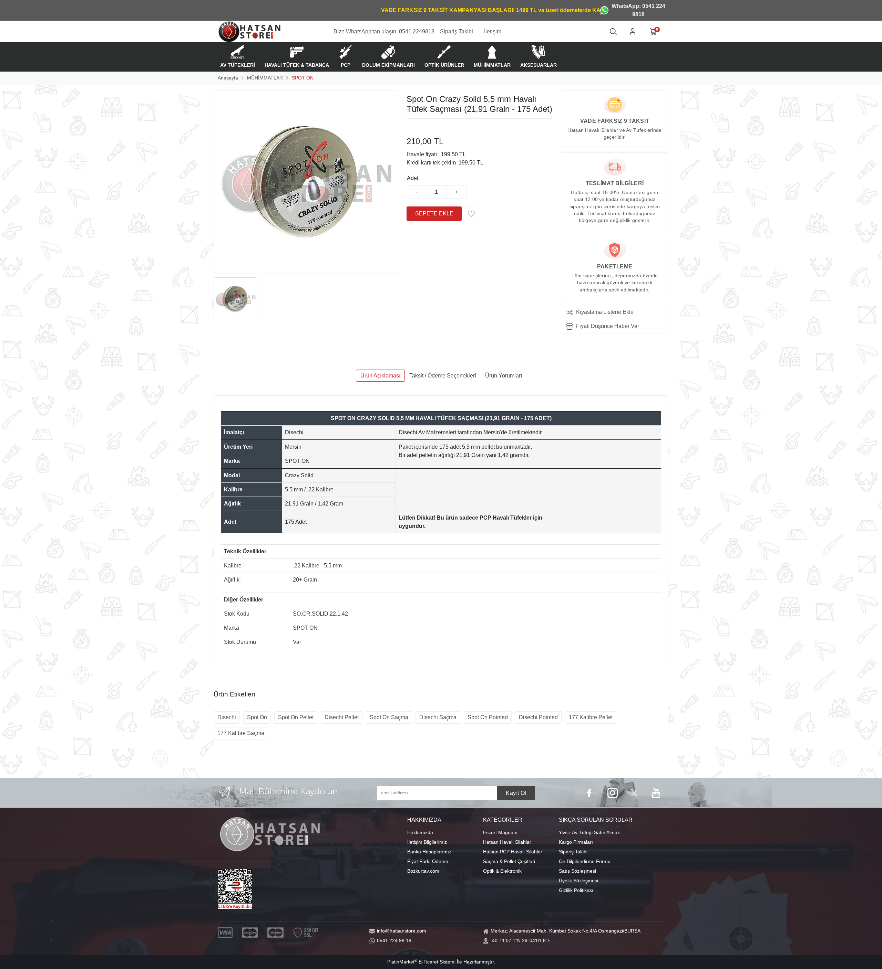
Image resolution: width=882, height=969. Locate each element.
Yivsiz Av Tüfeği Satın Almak (589, 832)
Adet (412, 178)
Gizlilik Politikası (576, 890)
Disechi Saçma (438, 717)
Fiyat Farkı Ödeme (427, 861)
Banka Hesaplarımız (429, 851)
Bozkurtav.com (423, 871)
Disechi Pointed (538, 717)
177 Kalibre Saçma (240, 733)
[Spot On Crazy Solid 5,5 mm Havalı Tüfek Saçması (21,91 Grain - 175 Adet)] (306, 182)
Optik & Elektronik (502, 871)
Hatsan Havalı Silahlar (507, 842)
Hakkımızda (420, 832)
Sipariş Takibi (573, 851)
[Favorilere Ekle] (471, 213)
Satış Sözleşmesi (577, 871)
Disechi (226, 717)
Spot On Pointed (488, 717)
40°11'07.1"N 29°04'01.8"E (521, 940)
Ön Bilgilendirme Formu (585, 861)
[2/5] (415, 127)
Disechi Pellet (342, 717)
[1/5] (411, 127)
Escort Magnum (500, 832)
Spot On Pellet (296, 717)
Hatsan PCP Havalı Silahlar (512, 851)
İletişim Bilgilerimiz (427, 842)
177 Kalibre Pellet (591, 717)
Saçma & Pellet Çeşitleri (509, 861)
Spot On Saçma (389, 717)
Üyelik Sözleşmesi (578, 880)
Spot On (257, 717)
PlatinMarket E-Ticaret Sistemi (421, 962)
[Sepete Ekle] (434, 213)
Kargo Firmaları (576, 842)
